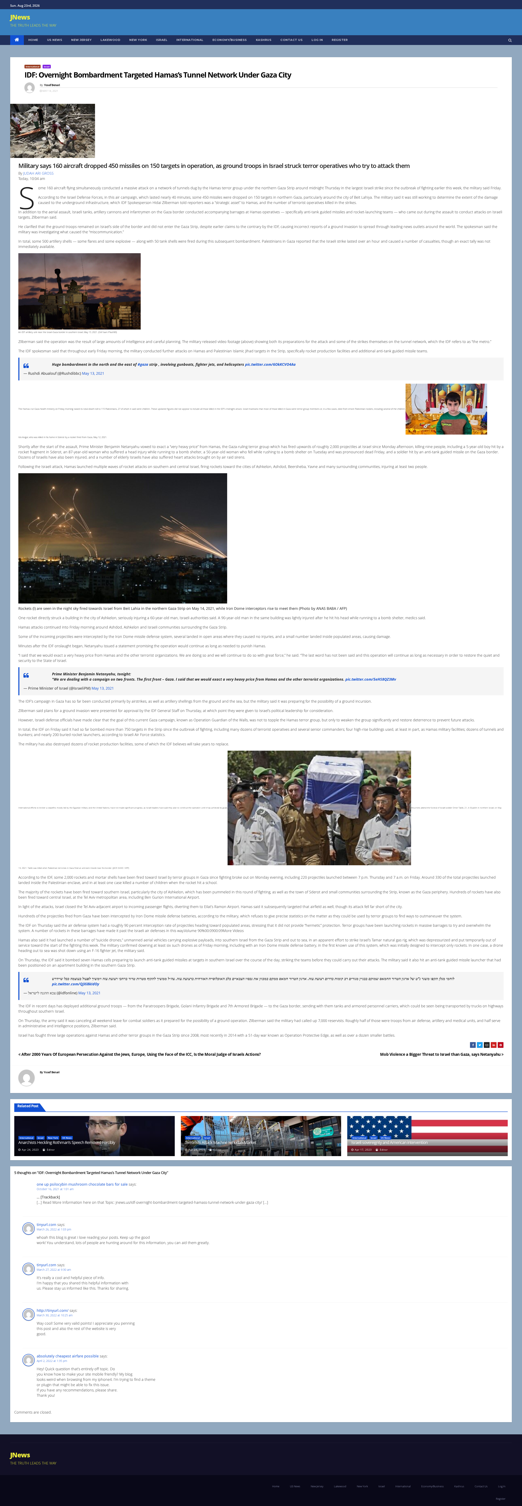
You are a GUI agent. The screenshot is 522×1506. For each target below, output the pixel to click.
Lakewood (110, 40)
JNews (20, 17)
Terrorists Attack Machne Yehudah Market (220, 1142)
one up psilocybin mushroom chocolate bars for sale (82, 1184)
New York (138, 40)
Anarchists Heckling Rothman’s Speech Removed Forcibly (66, 1142)
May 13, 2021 (93, 373)
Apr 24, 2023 (30, 1149)
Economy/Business (229, 40)
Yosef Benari (52, 85)
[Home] (17, 40)
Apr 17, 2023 (363, 1149)
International (189, 40)
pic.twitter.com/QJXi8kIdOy (75, 983)
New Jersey (81, 40)
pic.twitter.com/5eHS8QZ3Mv (370, 679)
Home (33, 40)
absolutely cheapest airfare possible (68, 1356)
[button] (510, 40)
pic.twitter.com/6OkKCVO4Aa (270, 364)
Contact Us (291, 40)
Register (340, 40)
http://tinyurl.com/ (53, 1310)
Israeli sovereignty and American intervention (389, 1142)
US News (54, 40)
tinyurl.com (46, 1224)
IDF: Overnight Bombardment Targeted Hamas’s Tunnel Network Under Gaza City (157, 75)
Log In (317, 40)
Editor (50, 1149)
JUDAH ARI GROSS (38, 173)
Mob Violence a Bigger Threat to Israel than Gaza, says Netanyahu (440, 1054)
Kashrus (264, 40)
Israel (161, 40)
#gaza (143, 364)
